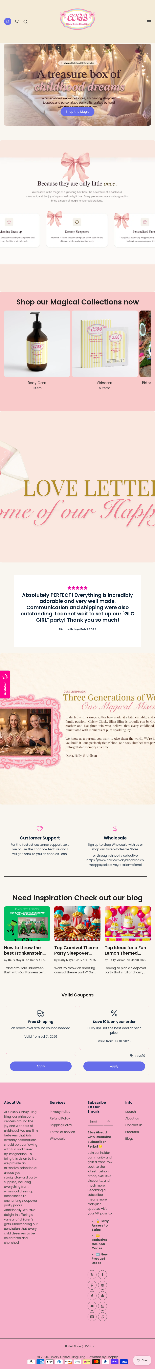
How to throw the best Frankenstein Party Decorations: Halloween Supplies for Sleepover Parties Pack (26, 950)
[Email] (92, 1316)
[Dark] (7, 21)
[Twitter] (92, 1274)
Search (130, 1112)
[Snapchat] (102, 1295)
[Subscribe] (108, 1121)
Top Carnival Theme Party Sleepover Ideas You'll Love (76, 950)
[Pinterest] (92, 1285)
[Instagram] (102, 1285)
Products (132, 1132)
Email (93, 1121)
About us (132, 1118)
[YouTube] (92, 1306)
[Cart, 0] (16, 21)
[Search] (25, 21)
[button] (149, 21)
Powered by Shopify (103, 1357)
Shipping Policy (61, 1125)
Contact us (133, 1125)
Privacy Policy (60, 1112)
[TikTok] (92, 1295)
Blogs (129, 1138)
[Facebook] (102, 1274)
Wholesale (58, 1138)
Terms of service (62, 1132)
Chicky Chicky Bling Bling (67, 1357)
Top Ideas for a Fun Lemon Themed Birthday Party (125, 950)
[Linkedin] (102, 1306)
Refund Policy (60, 1118)
